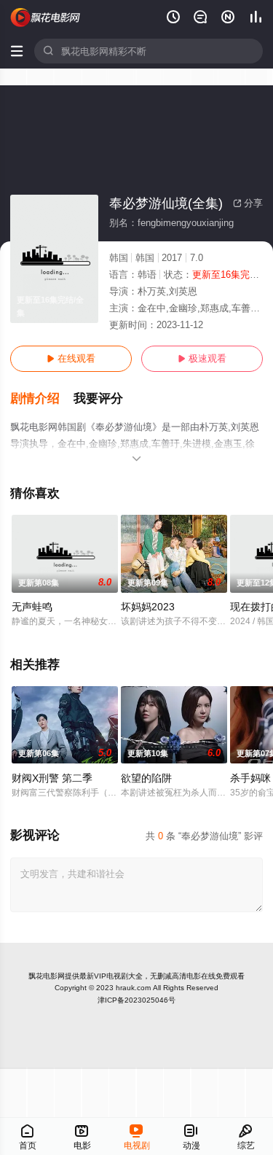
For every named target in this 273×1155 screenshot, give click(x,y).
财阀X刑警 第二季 (52, 778)
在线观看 (71, 358)
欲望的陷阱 (146, 778)
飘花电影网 (46, 976)
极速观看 (202, 358)
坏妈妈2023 (148, 606)
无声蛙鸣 (32, 606)
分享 (248, 203)
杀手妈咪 (250, 778)
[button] (42, 398)
